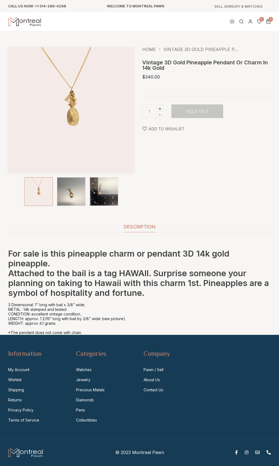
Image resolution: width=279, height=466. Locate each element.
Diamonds (85, 400)
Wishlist (15, 379)
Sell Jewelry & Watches (238, 6)
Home (149, 49)
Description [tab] (139, 227)
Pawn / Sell (153, 369)
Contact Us (153, 389)
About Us (152, 379)
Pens (80, 410)
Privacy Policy (21, 410)
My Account (18, 369)
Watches (84, 369)
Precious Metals (90, 389)
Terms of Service (23, 420)
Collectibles (86, 420)
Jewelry (83, 379)
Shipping (16, 389)
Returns (15, 400)
